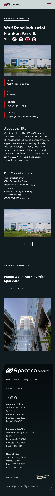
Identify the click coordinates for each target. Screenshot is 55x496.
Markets (38, 379)
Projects (28, 379)
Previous (25, 244)
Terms (16, 477)
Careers (9, 388)
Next (30, 244)
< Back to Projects (16, 18)
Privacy (9, 477)
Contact (19, 388)
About (9, 379)
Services (18, 379)
